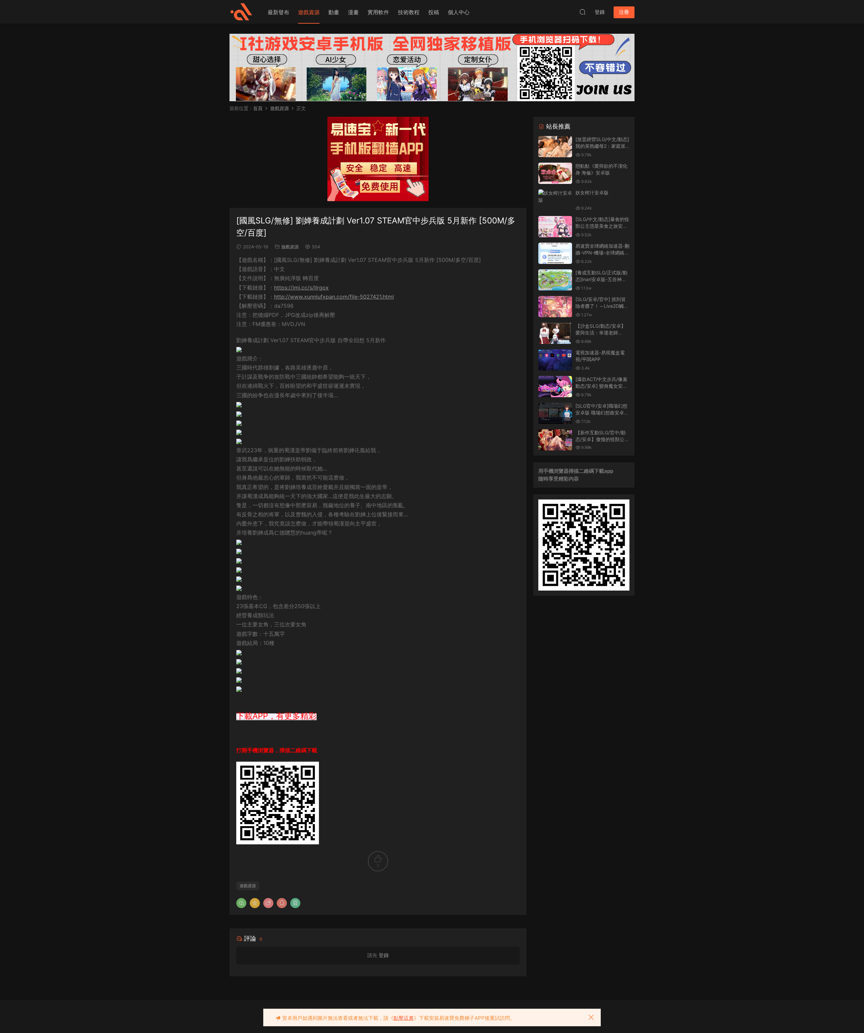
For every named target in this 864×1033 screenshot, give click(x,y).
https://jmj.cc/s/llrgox (301, 287)
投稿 (433, 12)
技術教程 (409, 12)
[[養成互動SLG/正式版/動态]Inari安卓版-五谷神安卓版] (555, 280)
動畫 (333, 12)
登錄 (384, 955)
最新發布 (278, 12)
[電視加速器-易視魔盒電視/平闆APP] (555, 360)
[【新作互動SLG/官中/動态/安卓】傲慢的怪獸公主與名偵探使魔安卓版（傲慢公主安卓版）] (555, 440)
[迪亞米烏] (241, 12)
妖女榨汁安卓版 (592, 192)
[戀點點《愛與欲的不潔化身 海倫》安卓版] (555, 173)
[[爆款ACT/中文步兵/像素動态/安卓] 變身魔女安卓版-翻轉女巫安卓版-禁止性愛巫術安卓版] (555, 386)
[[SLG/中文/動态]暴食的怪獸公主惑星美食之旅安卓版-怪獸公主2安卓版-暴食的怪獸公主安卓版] (555, 226)
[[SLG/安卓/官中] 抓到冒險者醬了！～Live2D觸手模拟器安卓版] (555, 306)
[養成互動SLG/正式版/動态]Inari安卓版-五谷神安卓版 (601, 279)
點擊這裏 (404, 1018)
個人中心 (458, 12)
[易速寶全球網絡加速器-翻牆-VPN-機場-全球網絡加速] (555, 253)
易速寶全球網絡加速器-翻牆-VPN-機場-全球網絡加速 (602, 252)
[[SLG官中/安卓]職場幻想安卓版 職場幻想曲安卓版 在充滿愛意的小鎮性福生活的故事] (555, 413)
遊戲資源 (309, 12)
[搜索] (582, 12)
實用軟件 (378, 12)
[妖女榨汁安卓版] (555, 196)
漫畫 (353, 12)
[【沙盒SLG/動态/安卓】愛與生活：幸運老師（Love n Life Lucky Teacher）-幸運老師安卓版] (555, 333)
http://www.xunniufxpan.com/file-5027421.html (334, 296)
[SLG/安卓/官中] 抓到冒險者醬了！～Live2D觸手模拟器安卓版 (601, 305)
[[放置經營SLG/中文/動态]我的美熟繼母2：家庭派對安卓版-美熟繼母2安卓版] (555, 146)
